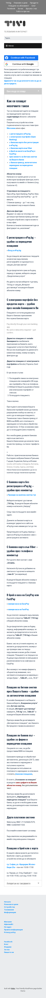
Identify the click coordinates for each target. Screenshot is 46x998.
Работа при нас (23, 11)
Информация (10, 912)
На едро (7, 927)
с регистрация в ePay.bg (20, 134)
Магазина (11, 128)
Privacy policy (10, 932)
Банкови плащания (23, 774)
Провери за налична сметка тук (22, 495)
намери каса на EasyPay (18, 604)
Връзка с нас (31, 8)
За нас (20, 8)
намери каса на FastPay (18, 609)
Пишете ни (9, 952)
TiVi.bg (8, 3)
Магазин (8, 922)
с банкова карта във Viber (20, 148)
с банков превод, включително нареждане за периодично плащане (23, 165)
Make (13, 988)
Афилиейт (8, 924)
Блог (34, 5)
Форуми (7, 947)
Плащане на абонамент (18, 5)
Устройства (9, 907)
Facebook (11, 8)
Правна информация (13, 929)
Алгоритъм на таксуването (18, 883)
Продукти (34, 3)
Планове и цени (20, 3)
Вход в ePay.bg (14, 250)
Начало (7, 902)
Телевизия (9, 910)
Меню (11, 45)
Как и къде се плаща (16, 91)
